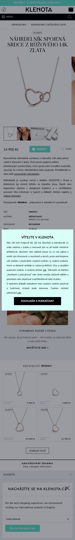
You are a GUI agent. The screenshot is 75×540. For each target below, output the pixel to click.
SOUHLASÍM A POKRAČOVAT (37, 301)
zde (44, 270)
